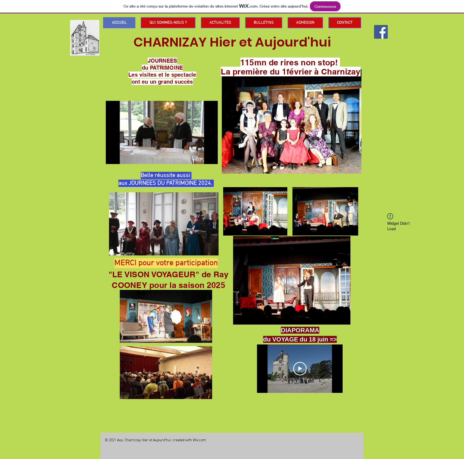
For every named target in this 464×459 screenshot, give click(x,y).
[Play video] (300, 368)
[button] (211, 158)
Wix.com (199, 440)
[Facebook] (381, 32)
